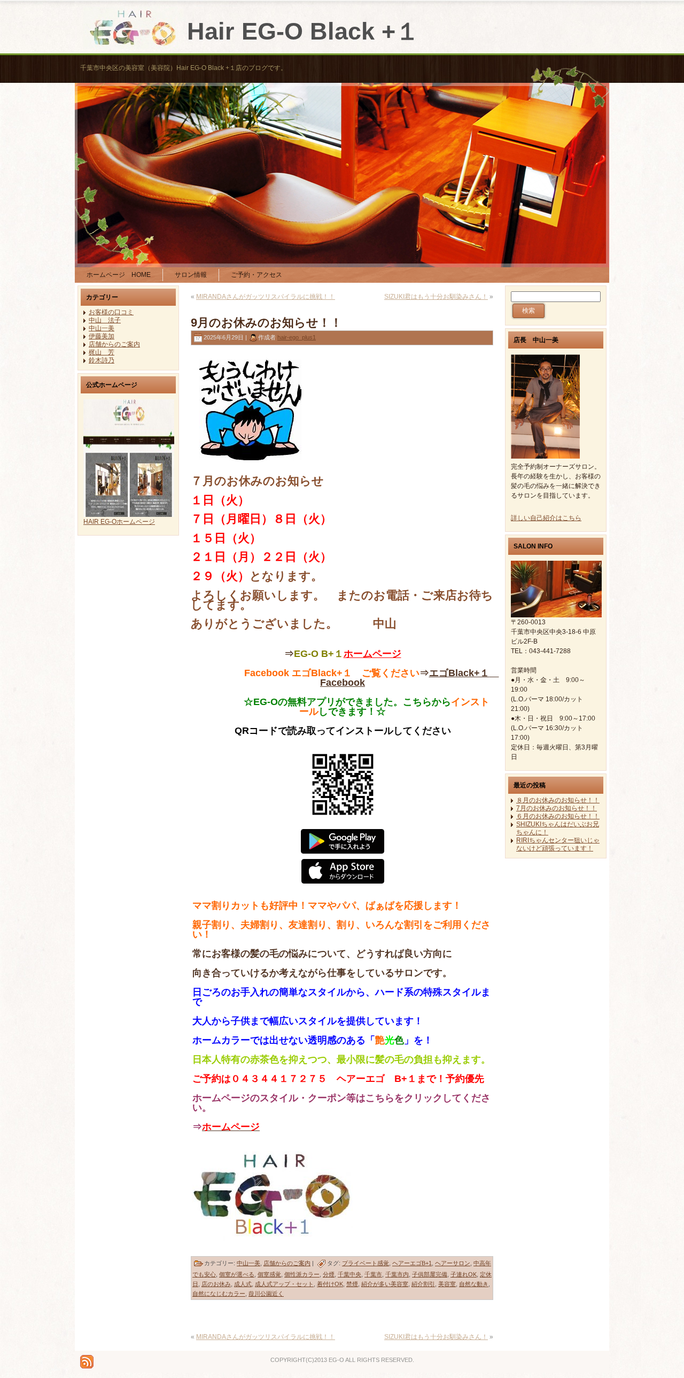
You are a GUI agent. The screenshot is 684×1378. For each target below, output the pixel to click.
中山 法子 (105, 320)
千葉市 (373, 1274)
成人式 (243, 1284)
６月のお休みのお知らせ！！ (558, 816)
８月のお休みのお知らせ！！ (558, 800)
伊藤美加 (101, 336)
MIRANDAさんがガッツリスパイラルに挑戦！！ (265, 296)
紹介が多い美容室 (384, 1284)
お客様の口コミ (111, 312)
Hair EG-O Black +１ (303, 31)
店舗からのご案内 (114, 344)
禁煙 (352, 1284)
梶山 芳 (101, 352)
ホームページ (372, 653)
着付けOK (330, 1284)
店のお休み (216, 1284)
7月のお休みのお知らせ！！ (556, 808)
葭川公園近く (266, 1293)
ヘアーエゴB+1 (412, 1263)
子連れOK (463, 1274)
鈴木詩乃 (101, 360)
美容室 (447, 1284)
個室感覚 (269, 1274)
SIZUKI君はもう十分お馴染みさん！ (436, 296)
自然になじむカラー (218, 1293)
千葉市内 (397, 1274)
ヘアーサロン (452, 1263)
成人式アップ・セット (284, 1284)
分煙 (329, 1274)
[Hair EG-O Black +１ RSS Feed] (87, 1361)
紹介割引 (423, 1284)
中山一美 (101, 328)
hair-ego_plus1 (296, 337)
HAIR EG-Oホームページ (119, 521)
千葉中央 (349, 1274)
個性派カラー (302, 1274)
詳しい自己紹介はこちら (546, 518)
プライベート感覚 (365, 1263)
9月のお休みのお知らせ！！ (266, 322)
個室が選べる (236, 1274)
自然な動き (473, 1284)
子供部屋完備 (429, 1274)
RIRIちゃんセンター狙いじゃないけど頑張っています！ (558, 844)
